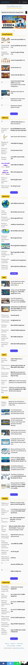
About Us (7, 643)
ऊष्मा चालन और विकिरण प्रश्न (17, 564)
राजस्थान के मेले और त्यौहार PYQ (18, 75)
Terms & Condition (11, 645)
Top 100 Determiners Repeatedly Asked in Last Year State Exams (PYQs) (17, 411)
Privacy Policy (20, 643)
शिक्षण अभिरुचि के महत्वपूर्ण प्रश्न (17, 325)
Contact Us (13, 643)
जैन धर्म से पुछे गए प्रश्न (15, 186)
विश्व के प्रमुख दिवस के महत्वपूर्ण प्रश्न (18, 245)
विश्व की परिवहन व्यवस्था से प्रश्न (17, 212)
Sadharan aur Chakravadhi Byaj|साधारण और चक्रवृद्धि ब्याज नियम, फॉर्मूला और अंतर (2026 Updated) (17, 389)
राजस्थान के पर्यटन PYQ (16, 67)
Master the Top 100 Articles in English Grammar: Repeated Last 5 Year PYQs (17, 403)
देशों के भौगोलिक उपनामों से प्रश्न (17, 203)
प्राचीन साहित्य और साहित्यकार (17, 164)
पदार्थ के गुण (13, 557)
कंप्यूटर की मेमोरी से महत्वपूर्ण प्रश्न (18, 624)
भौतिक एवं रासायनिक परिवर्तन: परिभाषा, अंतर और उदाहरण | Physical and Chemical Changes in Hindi (17, 528)
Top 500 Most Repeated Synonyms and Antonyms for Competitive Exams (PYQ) (18, 467)
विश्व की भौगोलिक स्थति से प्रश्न (17, 231)
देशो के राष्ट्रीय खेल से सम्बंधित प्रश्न (18, 266)
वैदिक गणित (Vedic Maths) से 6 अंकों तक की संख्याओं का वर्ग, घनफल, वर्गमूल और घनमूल (18, 374)
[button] (19, 2)
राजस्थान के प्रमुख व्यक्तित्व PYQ (18, 60)
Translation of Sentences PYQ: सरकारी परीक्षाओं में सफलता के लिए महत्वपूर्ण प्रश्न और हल (18, 476)
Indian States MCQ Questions (18, 136)
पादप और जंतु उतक (15, 551)
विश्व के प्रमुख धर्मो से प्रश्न (16, 238)
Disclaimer (19, 645)
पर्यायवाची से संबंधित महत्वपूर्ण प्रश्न (18, 330)
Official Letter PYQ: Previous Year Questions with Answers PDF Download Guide (18, 432)
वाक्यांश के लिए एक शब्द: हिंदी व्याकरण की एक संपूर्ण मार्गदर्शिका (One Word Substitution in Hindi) (18, 308)
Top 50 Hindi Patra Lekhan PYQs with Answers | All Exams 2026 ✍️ (18, 283)
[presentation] (26, 11)
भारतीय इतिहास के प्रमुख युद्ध (17, 143)
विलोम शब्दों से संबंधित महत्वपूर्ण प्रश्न (18, 343)
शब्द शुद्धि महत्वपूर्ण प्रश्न (16, 320)
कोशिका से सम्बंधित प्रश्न (16, 571)
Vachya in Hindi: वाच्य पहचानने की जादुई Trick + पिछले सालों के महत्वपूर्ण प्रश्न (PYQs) (18, 291)
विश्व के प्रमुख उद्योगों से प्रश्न (17, 218)
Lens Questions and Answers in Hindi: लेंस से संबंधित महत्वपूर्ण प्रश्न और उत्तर (18, 511)
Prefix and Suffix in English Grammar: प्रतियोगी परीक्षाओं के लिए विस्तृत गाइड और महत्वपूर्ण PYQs (18, 459)
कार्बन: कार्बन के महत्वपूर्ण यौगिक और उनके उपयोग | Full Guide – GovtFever (17, 519)
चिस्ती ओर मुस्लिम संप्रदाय (16, 179)
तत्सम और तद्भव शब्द (15, 315)
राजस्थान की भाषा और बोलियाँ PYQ (18, 39)
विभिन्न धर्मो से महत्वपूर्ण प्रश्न (17, 172)
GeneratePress (20, 648)
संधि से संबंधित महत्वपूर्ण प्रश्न (17, 336)
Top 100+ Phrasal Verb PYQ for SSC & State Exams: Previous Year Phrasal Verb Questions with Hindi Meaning (18, 422)
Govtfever (5, 2)
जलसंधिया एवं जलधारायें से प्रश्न (17, 224)
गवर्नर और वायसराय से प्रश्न (16, 150)
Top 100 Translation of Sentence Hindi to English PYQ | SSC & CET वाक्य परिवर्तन (18, 300)
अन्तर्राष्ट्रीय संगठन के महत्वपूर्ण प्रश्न (18, 260)
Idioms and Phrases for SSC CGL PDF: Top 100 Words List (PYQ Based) (18, 450)
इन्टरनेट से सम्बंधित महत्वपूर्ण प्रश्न (18, 617)
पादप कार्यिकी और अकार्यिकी (16, 543)
